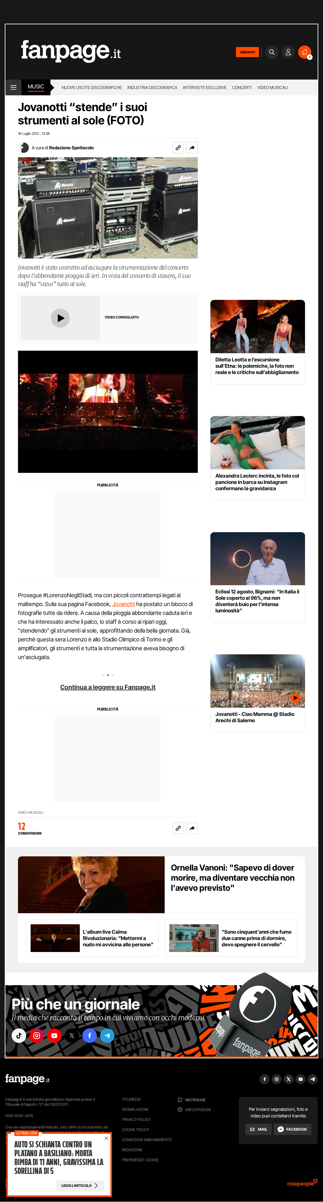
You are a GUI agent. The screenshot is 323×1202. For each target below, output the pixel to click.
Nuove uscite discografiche (92, 87)
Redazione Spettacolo (71, 147)
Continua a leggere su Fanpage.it (108, 687)
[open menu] (13, 87)
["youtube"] (54, 1035)
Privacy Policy (136, 1119)
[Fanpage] (27, 1079)
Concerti (242, 87)
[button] (192, 147)
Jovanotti (123, 604)
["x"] (72, 1035)
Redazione (132, 1149)
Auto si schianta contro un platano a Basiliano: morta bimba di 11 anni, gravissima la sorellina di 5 (58, 1157)
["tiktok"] (19, 1035)
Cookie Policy (135, 1129)
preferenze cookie (140, 1159)
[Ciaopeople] (302, 1184)
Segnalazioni (135, 1109)
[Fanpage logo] (63, 52)
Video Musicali (272, 87)
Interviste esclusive (204, 87)
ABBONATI (247, 52)
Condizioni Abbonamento (147, 1139)
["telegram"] (107, 1035)
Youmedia (131, 1099)
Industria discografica (152, 87)
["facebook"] (89, 1035)
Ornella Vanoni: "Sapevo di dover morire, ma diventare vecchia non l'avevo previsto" (233, 878)
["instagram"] (36, 1035)
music (36, 86)
